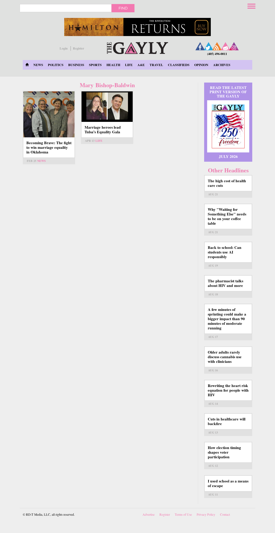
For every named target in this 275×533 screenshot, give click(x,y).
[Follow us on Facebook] (200, 46)
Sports (95, 64)
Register (78, 48)
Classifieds (178, 64)
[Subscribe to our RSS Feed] (217, 46)
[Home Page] (27, 64)
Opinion (201, 64)
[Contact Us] (225, 46)
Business (76, 64)
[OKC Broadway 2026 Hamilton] (137, 27)
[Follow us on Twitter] (208, 46)
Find (123, 8)
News (38, 64)
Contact (225, 514)
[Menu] (251, 5)
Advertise (149, 514)
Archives (221, 64)
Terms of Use (183, 514)
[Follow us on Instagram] (234, 46)
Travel (156, 64)
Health (113, 64)
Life (129, 64)
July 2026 (228, 156)
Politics (55, 64)
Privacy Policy (206, 514)
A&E (141, 64)
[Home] (137, 47)
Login (64, 48)
